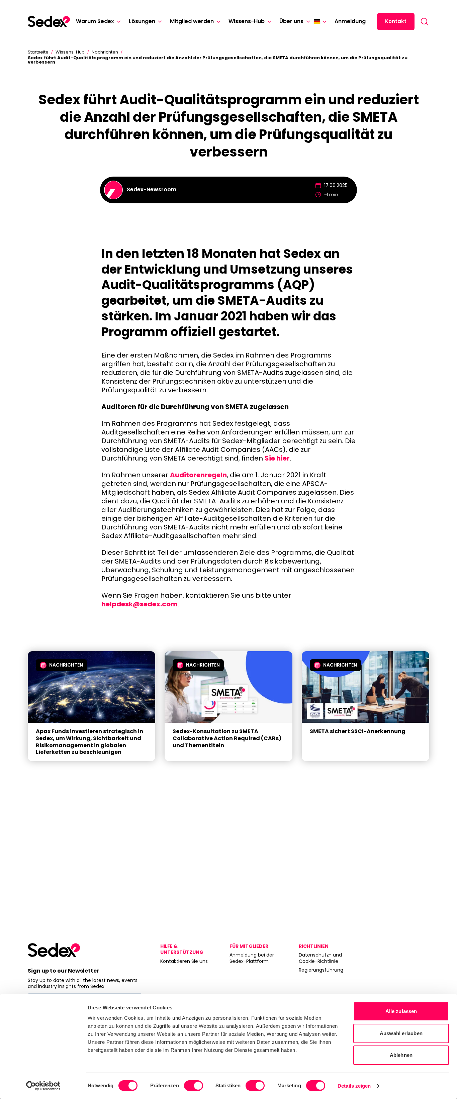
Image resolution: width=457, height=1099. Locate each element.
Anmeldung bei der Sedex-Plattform (252, 958)
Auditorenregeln (198, 475)
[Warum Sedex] (117, 21)
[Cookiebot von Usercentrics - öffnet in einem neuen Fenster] (43, 1086)
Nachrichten (105, 52)
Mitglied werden (192, 21)
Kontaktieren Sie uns (184, 961)
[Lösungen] (158, 21)
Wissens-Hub (247, 21)
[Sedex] (49, 21)
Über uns (291, 21)
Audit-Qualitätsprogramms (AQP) (208, 284)
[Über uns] (306, 21)
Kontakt (395, 21)
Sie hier (277, 458)
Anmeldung (350, 21)
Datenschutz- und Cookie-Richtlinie (320, 958)
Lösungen (142, 21)
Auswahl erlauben (401, 1033)
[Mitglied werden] (217, 21)
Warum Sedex (95, 21)
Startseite (38, 52)
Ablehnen (401, 1055)
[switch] (193, 1085)
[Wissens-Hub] (268, 21)
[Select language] (320, 21)
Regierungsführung (321, 970)
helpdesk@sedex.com (139, 604)
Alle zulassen (401, 1011)
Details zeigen (354, 1086)
